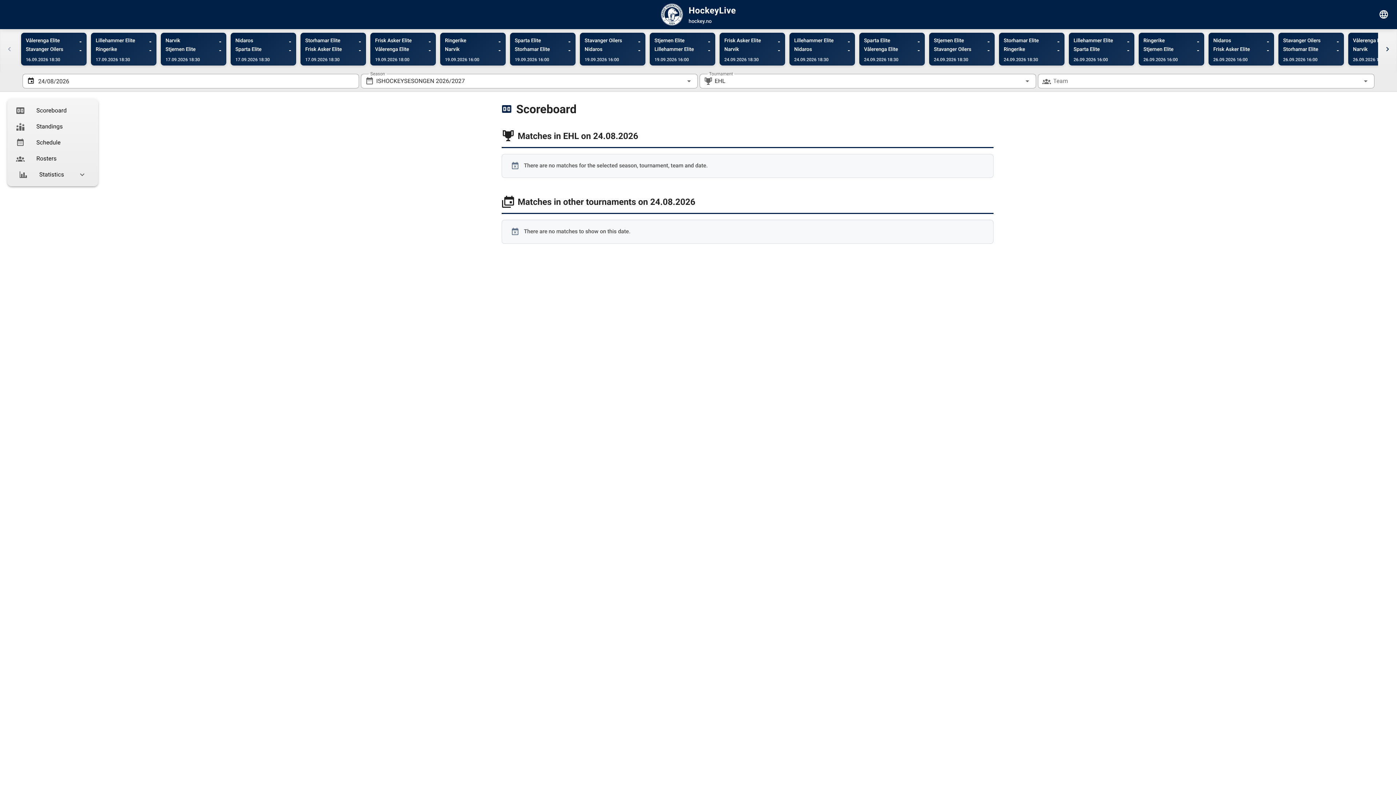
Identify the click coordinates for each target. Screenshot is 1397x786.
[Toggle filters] (1384, 14)
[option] (52, 110)
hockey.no (700, 21)
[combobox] (529, 81)
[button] (1015, 81)
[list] (52, 142)
